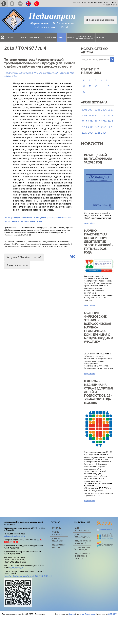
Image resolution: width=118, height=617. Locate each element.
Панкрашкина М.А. (28, 73)
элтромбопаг (29, 222)
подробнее (89, 223)
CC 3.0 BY (112, 614)
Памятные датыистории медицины (84, 37)
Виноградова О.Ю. (48, 73)
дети (41, 222)
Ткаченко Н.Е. (11, 73)
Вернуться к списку (17, 265)
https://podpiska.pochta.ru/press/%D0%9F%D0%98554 (28, 576)
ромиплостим (13, 222)
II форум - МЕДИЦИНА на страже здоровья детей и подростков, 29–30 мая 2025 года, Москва (98, 391)
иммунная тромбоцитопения (20, 218)
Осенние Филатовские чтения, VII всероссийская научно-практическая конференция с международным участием (98, 327)
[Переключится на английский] (28, 3)
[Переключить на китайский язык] (36, 3)
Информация (34, 37)
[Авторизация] (12, 3)
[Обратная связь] (20, 3)
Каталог (61, 37)
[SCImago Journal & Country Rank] (105, 529)
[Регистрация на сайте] (4, 3)
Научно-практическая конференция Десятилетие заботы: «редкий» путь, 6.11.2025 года (98, 241)
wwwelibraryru (16, 568)
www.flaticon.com (88, 614)
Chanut (71, 614)
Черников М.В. (66, 73)
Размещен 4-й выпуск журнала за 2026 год (98, 158)
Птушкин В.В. (10, 76)
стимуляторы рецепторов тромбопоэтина (53, 218)
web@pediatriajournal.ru (14, 536)
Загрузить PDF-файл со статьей (23, 257)
